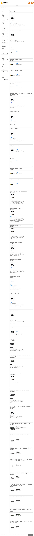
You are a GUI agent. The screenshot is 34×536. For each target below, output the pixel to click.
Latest (11, 11)
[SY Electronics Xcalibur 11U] (12, 18)
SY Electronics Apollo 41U (14, 111)
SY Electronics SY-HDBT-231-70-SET (16, 208)
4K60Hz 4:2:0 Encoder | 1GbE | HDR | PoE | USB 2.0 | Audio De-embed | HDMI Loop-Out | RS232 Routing (21, 473)
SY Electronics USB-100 (14, 145)
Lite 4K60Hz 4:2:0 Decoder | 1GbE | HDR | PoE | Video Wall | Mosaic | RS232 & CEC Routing (21, 485)
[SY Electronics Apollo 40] (12, 298)
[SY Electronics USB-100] (12, 150)
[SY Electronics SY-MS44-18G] (12, 133)
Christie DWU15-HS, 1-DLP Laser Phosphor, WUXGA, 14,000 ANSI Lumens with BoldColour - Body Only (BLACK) (21, 390)
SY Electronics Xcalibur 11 (14, 327)
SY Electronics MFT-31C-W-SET (15, 225)
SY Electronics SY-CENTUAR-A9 (15, 157)
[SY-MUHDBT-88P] (12, 281)
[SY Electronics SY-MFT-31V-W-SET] (12, 247)
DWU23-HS (12, 339)
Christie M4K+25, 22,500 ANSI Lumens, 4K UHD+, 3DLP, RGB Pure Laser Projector (21, 356)
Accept (31, 534)
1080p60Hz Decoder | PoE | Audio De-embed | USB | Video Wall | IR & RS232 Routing (21, 522)
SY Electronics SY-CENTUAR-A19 (16, 47)
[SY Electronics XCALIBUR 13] (12, 315)
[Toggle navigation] (17, 6)
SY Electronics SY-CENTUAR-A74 (16, 179)
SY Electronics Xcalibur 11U (15, 13)
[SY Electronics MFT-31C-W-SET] (12, 230)
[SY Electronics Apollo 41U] (12, 116)
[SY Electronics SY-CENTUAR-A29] (12, 64)
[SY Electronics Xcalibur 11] (12, 332)
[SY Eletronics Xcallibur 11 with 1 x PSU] (12, 35)
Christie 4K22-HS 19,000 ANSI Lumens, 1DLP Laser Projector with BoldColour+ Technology (21, 373)
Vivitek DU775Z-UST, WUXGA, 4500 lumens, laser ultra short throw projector (21, 407)
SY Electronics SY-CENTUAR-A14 (16, 168)
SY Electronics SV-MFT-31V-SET (15, 259)
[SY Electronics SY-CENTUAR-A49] (12, 75)
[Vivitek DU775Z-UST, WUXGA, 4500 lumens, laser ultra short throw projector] (12, 412)
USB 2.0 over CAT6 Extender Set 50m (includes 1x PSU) (20, 423)
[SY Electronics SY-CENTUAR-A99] (12, 86)
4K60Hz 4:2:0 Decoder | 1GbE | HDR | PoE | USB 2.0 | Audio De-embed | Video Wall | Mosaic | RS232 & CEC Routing (21, 448)
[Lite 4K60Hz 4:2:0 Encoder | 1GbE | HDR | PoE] (12, 501)
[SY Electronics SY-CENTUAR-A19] (12, 52)
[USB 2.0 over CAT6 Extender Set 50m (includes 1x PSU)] (12, 428)
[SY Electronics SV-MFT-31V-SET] (12, 264)
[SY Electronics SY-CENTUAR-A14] (12, 173)
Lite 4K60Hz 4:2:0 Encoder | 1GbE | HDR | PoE (18, 496)
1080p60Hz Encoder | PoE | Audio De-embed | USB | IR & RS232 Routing (20, 435)
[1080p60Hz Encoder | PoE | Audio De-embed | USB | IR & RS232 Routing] (12, 440)
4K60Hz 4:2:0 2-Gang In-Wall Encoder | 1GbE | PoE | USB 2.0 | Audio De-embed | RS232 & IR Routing (21, 460)
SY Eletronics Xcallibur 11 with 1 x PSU (17, 30)
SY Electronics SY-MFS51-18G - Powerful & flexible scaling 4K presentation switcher (21, 94)
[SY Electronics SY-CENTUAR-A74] (12, 184)
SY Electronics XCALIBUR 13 (15, 310)
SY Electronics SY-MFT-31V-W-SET (16, 242)
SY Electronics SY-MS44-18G (15, 128)
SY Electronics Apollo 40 (14, 293)
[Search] (29, 3)
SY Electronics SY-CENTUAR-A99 (16, 82)
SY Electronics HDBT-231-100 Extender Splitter (18, 191)
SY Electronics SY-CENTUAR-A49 (16, 70)
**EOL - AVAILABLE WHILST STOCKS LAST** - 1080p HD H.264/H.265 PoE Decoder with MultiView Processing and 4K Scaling (21, 509)
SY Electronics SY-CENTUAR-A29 (16, 59)
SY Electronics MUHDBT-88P (15, 276)
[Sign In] (32, 3)
